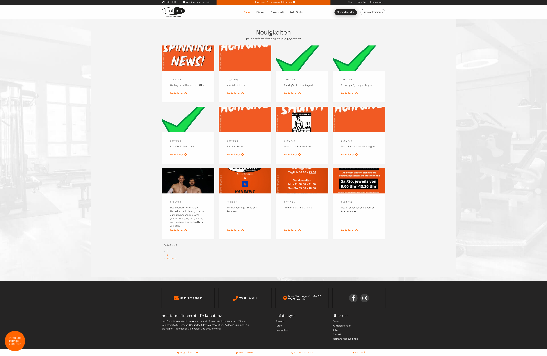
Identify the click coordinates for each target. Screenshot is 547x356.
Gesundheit (277, 12)
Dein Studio (296, 12)
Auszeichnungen (342, 326)
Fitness (260, 12)
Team (336, 321)
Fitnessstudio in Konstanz (223, 321)
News (247, 12)
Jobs (335, 330)
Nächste (171, 258)
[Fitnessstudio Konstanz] (173, 12)
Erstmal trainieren (373, 12)
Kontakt (337, 334)
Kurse (279, 326)
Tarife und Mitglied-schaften (15, 341)
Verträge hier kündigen (345, 339)
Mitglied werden (346, 12)
